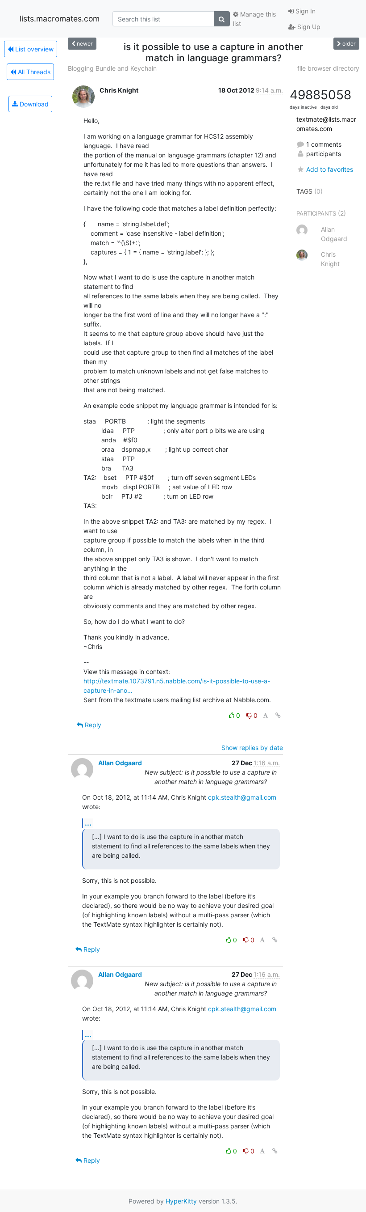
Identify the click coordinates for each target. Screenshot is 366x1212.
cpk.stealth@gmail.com (242, 797)
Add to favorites (329, 169)
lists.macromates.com (60, 18)
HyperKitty (181, 1201)
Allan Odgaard (120, 763)
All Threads (33, 72)
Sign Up (307, 26)
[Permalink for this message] (278, 715)
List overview (33, 49)
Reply (92, 725)
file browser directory (328, 68)
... (88, 822)
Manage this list (254, 18)
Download (33, 104)
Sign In (305, 11)
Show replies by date (252, 747)
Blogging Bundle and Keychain (112, 68)
